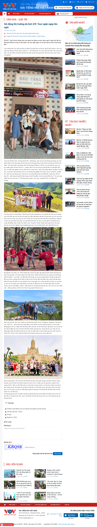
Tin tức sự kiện (30, 14)
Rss (66, 2)
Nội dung (7, 425)
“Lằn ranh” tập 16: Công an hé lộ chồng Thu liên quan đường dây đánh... (54, 483)
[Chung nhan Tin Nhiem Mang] (54, 514)
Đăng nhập (91, 2)
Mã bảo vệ (8, 442)
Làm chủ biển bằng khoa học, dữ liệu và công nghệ (85, 51)
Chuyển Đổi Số (56, 505)
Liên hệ (81, 2)
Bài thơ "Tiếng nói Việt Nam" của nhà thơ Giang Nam (84, 131)
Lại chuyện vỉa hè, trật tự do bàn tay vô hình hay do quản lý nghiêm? (84, 204)
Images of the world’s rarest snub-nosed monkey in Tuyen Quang (25, 36)
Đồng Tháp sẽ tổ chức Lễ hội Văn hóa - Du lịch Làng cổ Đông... (54, 495)
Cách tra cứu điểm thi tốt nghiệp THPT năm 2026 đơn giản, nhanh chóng (85, 181)
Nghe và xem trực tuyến (86, 7)
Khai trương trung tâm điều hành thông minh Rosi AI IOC (84, 110)
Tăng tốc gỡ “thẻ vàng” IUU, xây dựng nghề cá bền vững (22, 33)
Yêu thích (11, 403)
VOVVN (25, 476)
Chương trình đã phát (64, 7)
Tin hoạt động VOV (45, 13)
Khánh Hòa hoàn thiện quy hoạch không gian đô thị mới (84, 62)
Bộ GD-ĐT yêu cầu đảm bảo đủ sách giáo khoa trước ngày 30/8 (84, 86)
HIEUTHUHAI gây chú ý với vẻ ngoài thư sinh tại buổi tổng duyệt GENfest (24, 483)
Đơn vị (73, 2)
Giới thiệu (17, 14)
